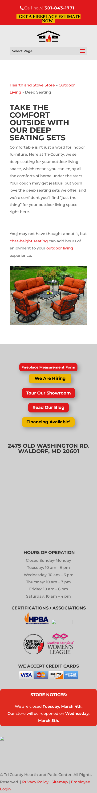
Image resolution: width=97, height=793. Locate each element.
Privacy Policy (35, 782)
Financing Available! (48, 421)
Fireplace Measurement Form (48, 367)
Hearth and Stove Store (32, 85)
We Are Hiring (50, 378)
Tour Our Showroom (48, 393)
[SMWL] (60, 653)
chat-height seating (29, 241)
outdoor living (59, 248)
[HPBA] (37, 623)
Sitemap (60, 782)
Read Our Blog (48, 407)
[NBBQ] (62, 623)
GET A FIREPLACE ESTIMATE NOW (50, 18)
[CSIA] (35, 653)
